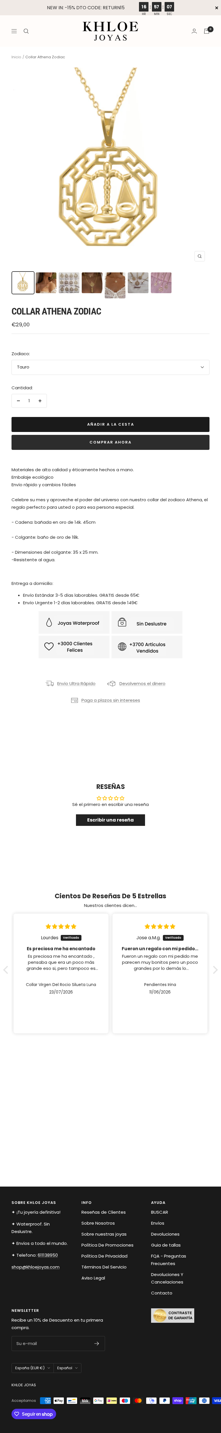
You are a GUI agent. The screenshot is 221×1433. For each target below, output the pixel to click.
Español (64, 1368)
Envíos (157, 1223)
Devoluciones (165, 1234)
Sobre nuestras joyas (104, 1234)
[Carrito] (206, 31)
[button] (7, 970)
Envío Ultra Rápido (76, 683)
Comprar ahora (110, 442)
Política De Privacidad (104, 1256)
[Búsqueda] (26, 31)
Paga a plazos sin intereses (110, 700)
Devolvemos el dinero (142, 683)
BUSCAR (159, 1212)
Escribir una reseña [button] (110, 820)
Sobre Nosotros (98, 1223)
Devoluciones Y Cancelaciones (167, 1278)
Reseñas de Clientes (103, 1212)
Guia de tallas (166, 1245)
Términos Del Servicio (104, 1267)
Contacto (161, 1293)
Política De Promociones (107, 1245)
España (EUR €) (30, 1368)
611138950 (48, 1255)
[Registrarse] (96, 1344)
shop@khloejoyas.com (36, 1267)
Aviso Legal (93, 1278)
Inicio (16, 57)
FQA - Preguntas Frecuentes (168, 1259)
